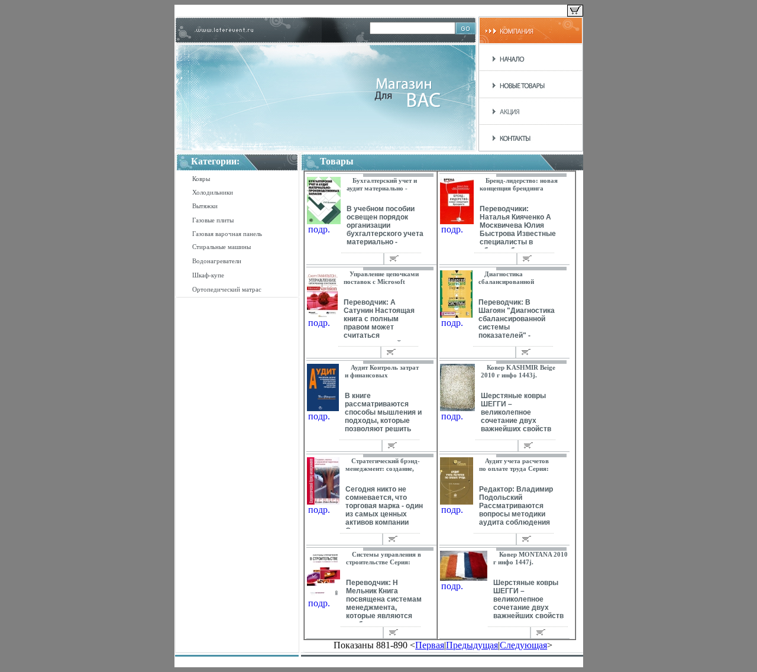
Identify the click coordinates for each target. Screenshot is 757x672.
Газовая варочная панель (227, 233)
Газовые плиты (213, 220)
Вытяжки (205, 205)
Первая (429, 645)
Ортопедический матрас (226, 289)
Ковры (201, 178)
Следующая (523, 645)
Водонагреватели (216, 260)
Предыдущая (472, 645)
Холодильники (212, 192)
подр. (319, 229)
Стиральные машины (221, 246)
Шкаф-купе (208, 275)
